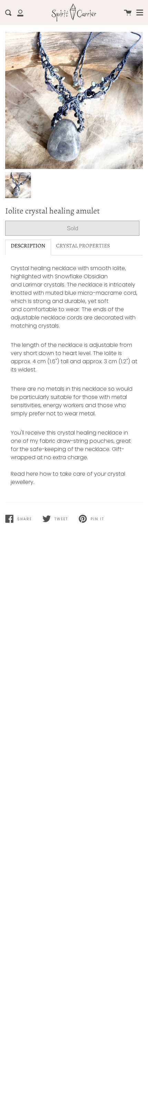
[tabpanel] (74, 100)
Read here (24, 474)
